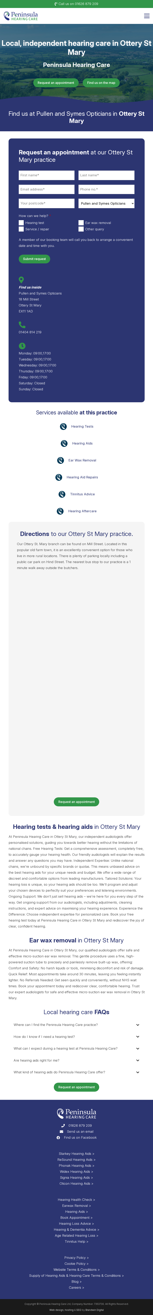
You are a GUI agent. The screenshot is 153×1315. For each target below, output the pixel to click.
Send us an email (80, 1131)
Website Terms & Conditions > (76, 1270)
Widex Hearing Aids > (76, 1172)
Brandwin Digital (94, 1309)
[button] (146, 16)
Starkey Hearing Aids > (76, 1154)
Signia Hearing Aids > (76, 1178)
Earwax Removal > (76, 1206)
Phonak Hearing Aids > (76, 1166)
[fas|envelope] (63, 1131)
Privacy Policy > (76, 1258)
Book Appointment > (76, 1218)
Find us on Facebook (80, 1137)
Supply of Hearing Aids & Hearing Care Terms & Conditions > (76, 1276)
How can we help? (35, 216)
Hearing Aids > (76, 1212)
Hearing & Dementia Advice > (76, 1230)
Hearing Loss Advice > (76, 1224)
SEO (78, 1309)
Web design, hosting (61, 1309)
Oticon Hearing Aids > (76, 1183)
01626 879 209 (80, 1126)
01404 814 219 (30, 332)
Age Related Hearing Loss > (76, 1235)
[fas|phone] (65, 1125)
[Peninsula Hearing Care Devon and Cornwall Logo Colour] (20, 16)
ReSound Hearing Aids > (76, 1160)
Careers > (76, 1287)
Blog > (77, 1282)
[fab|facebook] (60, 1137)
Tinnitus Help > (76, 1241)
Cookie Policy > (77, 1264)
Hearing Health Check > (76, 1200)
